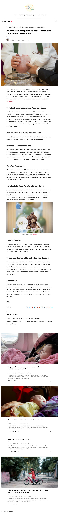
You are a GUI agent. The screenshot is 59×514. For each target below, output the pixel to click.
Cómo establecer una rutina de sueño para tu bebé (26, 420)
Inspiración (19, 496)
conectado (22, 318)
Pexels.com (35, 234)
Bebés (13, 40)
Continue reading (12, 380)
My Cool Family (6, 21)
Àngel (12, 39)
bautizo (8, 301)
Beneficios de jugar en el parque (19, 439)
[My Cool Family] (29, 8)
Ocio (17, 443)
